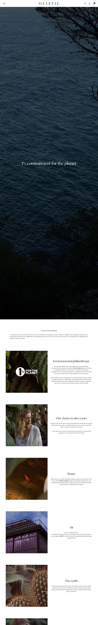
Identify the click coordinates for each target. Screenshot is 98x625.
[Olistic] (49, 3)
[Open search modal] (85, 3)
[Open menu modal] (4, 3)
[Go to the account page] (90, 3)
